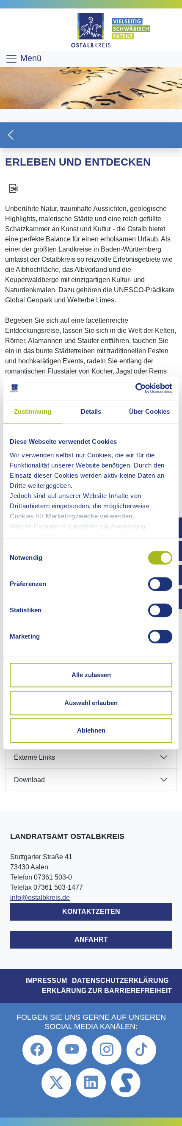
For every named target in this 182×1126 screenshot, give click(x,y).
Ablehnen (91, 730)
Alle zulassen (91, 674)
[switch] (160, 584)
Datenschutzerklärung (120, 980)
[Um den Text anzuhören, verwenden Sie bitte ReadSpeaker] (91, 188)
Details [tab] (91, 411)
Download (29, 779)
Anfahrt (91, 939)
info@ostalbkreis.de (40, 897)
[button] (91, 135)
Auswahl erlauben (91, 702)
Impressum (46, 980)
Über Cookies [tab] (149, 411)
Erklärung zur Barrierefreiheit (107, 990)
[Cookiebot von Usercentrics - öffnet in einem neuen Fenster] (135, 388)
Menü (29, 58)
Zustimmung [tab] (33, 411)
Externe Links (34, 757)
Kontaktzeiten (91, 911)
